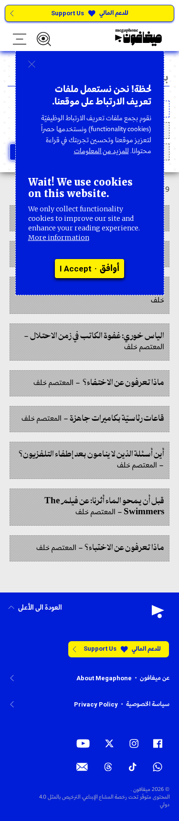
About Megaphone (104, 678)
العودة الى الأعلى (40, 608)
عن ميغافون (154, 678)
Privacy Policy (96, 704)
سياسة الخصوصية (147, 704)
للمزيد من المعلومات (101, 151)
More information (58, 237)
